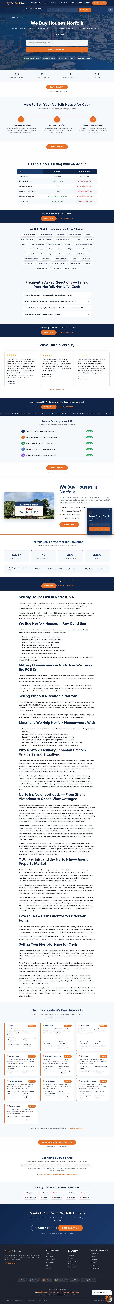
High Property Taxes (62, 239)
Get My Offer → (85, 9)
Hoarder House (28, 263)
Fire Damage (46, 258)
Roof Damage (56, 268)
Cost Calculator (50, 1262)
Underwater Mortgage (45, 239)
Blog (45, 3)
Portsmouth (94, 1262)
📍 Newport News (30, 1197)
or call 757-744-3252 (65, 218)
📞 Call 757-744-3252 (57, 35)
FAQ (47, 1265)
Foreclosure (71, 1255)
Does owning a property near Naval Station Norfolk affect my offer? (48, 295)
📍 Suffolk (44, 1197)
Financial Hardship (75, 234)
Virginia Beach (95, 1253)
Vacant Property (46, 254)
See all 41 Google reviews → (57, 389)
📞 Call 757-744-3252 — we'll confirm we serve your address (57, 1174)
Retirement (29, 249)
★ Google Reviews (88, 1280)
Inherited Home (72, 1261)
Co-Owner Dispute (67, 249)
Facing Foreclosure (29, 234)
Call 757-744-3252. (76, 1128)
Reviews (53, 3)
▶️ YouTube (46, 1280)
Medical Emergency (26, 239)
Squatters (59, 254)
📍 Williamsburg (57, 1197)
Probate (88, 263)
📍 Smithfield (71, 1197)
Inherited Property (54, 244)
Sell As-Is (69, 254)
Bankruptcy (60, 234)
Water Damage (85, 258)
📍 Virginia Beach (31, 1193)
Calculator (62, 3)
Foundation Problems (61, 258)
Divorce (24, 244)
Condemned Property (31, 258)
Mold (74, 258)
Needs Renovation (71, 268)
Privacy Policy (43, 1300)
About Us (48, 1268)
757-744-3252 (10, 1263)
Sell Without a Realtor (58, 263)
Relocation (68, 244)
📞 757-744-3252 (83, 3)
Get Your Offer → (69, 525)
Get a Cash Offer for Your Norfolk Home (57, 1142)
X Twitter (22, 1280)
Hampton (93, 1265)
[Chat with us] (108, 1298)
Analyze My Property (100, 529)
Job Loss (88, 234)
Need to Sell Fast (75, 263)
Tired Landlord (31, 254)
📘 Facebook (34, 1280)
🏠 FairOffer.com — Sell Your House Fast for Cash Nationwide (57, 1292)
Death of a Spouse (38, 244)
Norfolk (93, 1256)
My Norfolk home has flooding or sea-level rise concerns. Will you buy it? (49, 301)
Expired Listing (42, 263)
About (72, 3)
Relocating (71, 1270)
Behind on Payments (46, 234)
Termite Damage (42, 268)
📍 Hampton (85, 1193)
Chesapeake (94, 1259)
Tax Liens (77, 239)
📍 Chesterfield (84, 1197)
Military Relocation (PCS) (84, 244)
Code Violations (82, 254)
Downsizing (40, 249)
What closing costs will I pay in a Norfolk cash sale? (42, 314)
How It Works (36, 3)
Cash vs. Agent (50, 1259)
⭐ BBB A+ (75, 1280)
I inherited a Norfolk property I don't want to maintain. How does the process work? (53, 308)
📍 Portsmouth (71, 1193)
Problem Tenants (83, 249)
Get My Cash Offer (100, 3)
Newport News (95, 1268)
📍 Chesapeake (58, 1193)
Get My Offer (49, 218)
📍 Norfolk (44, 1193)
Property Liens (89, 239)
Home (13, 17)
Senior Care (53, 249)
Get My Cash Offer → (57, 50)
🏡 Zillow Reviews (61, 1280)
